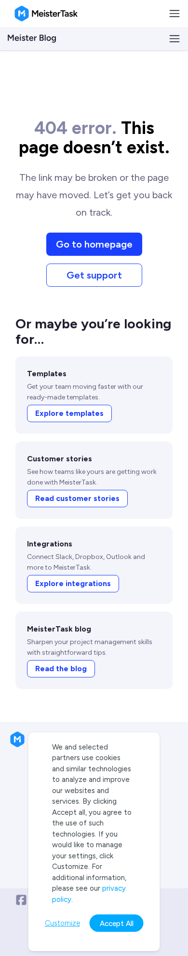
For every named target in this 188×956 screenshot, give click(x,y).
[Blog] (32, 38)
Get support (94, 275)
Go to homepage (94, 244)
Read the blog (61, 668)
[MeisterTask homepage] (46, 13)
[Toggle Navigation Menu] (174, 13)
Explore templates (69, 413)
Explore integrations (73, 583)
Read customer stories (77, 498)
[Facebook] (21, 900)
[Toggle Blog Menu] (174, 38)
